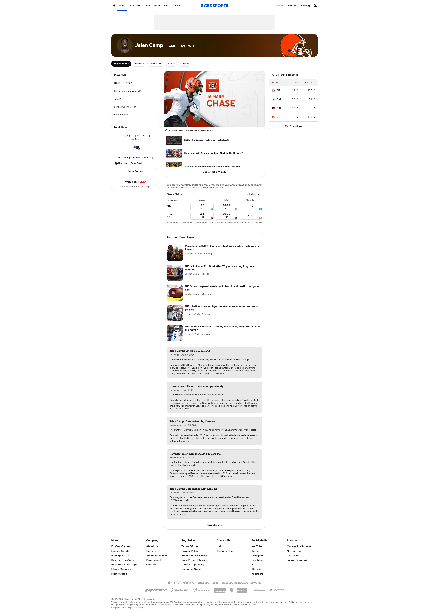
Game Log (156, 63)
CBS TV (151, 564)
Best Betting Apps (122, 560)
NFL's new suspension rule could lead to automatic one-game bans (222, 288)
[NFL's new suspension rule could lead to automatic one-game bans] (175, 293)
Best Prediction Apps (124, 564)
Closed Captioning (192, 561)
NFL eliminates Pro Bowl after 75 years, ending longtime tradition (219, 268)
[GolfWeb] (277, 590)
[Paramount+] (201, 589)
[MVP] (242, 589)
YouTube (257, 546)
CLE (279, 117)
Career (184, 63)
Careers (151, 551)
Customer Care (226, 551)
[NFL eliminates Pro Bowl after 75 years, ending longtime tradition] (175, 273)
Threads (256, 569)
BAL (279, 99)
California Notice (191, 566)
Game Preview (135, 171)
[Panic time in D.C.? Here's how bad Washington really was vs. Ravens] (175, 253)
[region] (214, 99)
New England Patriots (132, 157)
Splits (171, 63)
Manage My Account (299, 546)
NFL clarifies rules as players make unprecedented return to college (221, 308)
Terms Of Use (189, 546)
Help (219, 546)
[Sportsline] (180, 589)
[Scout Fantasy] (258, 590)
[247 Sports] (156, 589)
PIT (278, 90)
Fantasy (139, 63)
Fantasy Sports (120, 551)
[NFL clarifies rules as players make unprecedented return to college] (175, 313)
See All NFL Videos (214, 172)
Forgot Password (297, 560)
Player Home (121, 63)
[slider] (214, 118)
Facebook (257, 560)
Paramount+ (153, 560)
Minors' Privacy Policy (194, 555)
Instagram (258, 555)
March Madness (121, 569)
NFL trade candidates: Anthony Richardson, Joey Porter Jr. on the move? (222, 328)
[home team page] (135, 148)
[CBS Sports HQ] (208, 582)
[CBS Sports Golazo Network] (241, 582)
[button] (113, 5)
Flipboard (257, 573)
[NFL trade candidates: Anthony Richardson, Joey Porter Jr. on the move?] (175, 333)
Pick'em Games (120, 546)
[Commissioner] (223, 589)
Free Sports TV (120, 555)
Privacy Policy (189, 551)
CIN (279, 108)
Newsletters (294, 551)
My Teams (293, 555)
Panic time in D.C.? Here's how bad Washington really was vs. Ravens (222, 247)
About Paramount (157, 555)
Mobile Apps (119, 573)
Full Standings (293, 126)
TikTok (255, 551)
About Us (152, 546)
